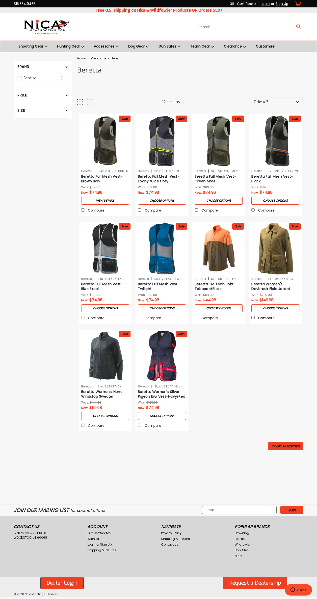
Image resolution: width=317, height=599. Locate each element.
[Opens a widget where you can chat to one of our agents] (298, 590)
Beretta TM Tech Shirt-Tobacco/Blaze (215, 286)
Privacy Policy (171, 533)
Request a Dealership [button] (255, 582)
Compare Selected (285, 446)
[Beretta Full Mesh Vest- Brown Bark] (105, 140)
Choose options (162, 200)
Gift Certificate (243, 3)
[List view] (90, 102)
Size (21, 110)
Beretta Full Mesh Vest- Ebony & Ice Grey (159, 179)
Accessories (104, 46)
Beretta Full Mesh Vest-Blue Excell (102, 286)
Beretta (117, 58)
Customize (265, 46)
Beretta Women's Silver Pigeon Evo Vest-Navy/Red (161, 394)
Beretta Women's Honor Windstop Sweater (102, 394)
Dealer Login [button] (62, 582)
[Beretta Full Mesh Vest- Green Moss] (218, 140)
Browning (242, 533)
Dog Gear (137, 46)
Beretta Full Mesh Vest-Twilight (159, 286)
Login (265, 3)
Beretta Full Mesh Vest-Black (272, 179)
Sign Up (282, 3)
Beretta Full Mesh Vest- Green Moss (215, 179)
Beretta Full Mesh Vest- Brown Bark (102, 179)
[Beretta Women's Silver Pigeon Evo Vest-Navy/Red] (161, 356)
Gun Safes (167, 46)
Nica (238, 556)
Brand (23, 67)
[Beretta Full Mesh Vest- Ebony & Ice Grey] (161, 140)
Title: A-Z (261, 102)
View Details (105, 200)
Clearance (233, 46)
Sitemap (51, 594)
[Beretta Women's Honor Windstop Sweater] (105, 356)
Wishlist (93, 539)
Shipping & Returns (101, 550)
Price (22, 95)
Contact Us (169, 544)
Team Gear (200, 46)
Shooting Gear (31, 46)
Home (81, 58)
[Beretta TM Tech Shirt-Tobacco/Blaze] (218, 248)
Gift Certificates (99, 533)
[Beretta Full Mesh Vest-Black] (275, 140)
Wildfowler (242, 544)
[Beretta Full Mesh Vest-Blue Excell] (105, 248)
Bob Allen (242, 550)
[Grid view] (80, 102)
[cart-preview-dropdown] (297, 3)
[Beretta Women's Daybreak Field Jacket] (275, 248)
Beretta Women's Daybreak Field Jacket (270, 286)
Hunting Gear (69, 46)
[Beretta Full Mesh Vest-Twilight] (161, 248)
